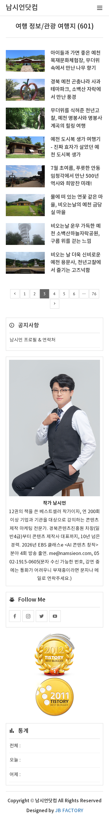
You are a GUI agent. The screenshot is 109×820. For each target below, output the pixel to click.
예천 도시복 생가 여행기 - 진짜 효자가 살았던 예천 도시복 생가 (76, 147)
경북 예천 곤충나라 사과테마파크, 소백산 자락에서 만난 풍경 (76, 89)
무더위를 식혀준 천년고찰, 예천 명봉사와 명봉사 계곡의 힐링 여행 (76, 118)
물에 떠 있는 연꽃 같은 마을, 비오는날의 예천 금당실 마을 (77, 205)
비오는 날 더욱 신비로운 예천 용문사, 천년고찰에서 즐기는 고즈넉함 (76, 262)
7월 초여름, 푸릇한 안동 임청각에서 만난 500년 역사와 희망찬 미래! (75, 176)
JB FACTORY (69, 810)
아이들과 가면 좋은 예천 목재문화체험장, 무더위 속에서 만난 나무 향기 (76, 61)
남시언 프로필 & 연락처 (33, 340)
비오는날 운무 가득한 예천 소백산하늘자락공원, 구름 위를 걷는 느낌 (76, 234)
